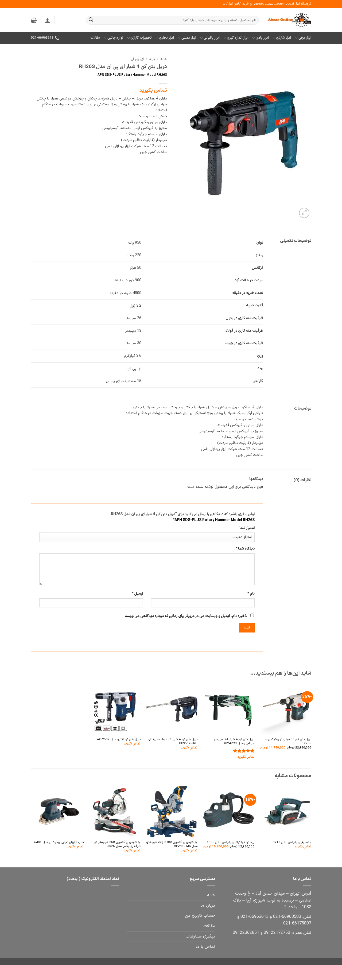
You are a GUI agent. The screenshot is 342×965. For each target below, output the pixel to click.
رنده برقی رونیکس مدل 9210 (292, 842)
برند (152, 59)
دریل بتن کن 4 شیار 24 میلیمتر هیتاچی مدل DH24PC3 (233, 742)
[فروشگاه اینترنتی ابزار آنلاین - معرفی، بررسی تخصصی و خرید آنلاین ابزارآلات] (289, 20)
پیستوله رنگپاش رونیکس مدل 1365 (230, 842)
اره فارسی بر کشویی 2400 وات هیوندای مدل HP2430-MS (171, 844)
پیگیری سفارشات (200, 936)
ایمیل (137, 593)
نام (251, 593)
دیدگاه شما (245, 548)
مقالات (95, 37)
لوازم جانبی (115, 37)
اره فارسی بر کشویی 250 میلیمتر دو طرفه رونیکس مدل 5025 (117, 844)
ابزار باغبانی (212, 37)
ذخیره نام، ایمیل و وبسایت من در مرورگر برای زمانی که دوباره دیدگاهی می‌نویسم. (185, 616)
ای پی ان (137, 59)
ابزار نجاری (166, 37)
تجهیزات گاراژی (140, 37)
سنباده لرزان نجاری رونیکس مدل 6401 (59, 842)
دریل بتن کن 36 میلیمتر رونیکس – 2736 (288, 742)
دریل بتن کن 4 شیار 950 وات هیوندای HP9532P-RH (172, 742)
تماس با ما (205, 946)
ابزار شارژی (283, 37)
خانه (163, 59)
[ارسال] (90, 20)
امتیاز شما (247, 528)
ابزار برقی (304, 37)
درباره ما (207, 905)
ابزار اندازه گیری (237, 37)
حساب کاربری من (200, 915)
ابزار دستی (188, 37)
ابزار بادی (262, 37)
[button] (47, 20)
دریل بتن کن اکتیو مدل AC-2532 (119, 740)
